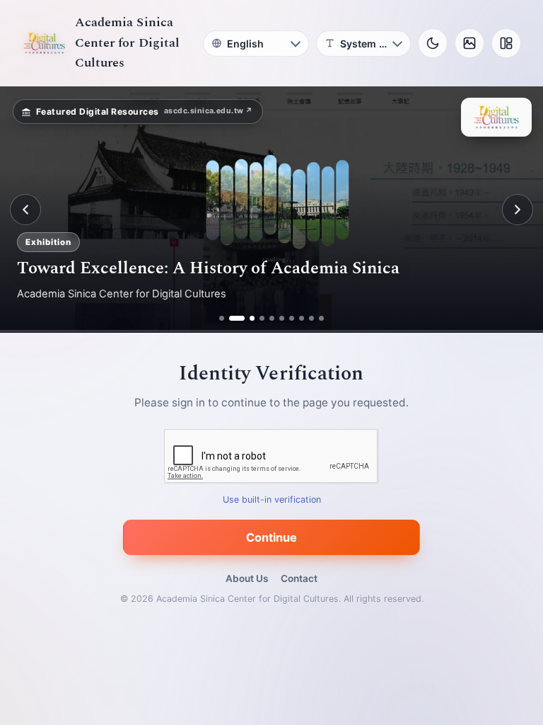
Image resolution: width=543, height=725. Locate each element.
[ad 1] (221, 318)
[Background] (469, 43)
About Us (247, 578)
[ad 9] (311, 318)
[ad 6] (281, 318)
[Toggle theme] (433, 43)
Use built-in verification (272, 500)
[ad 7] (291, 318)
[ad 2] (231, 318)
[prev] (25, 209)
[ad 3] (247, 318)
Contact (299, 578)
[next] (517, 209)
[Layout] (506, 43)
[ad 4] (261, 318)
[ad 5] (271, 318)
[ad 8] (301, 318)
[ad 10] (321, 318)
